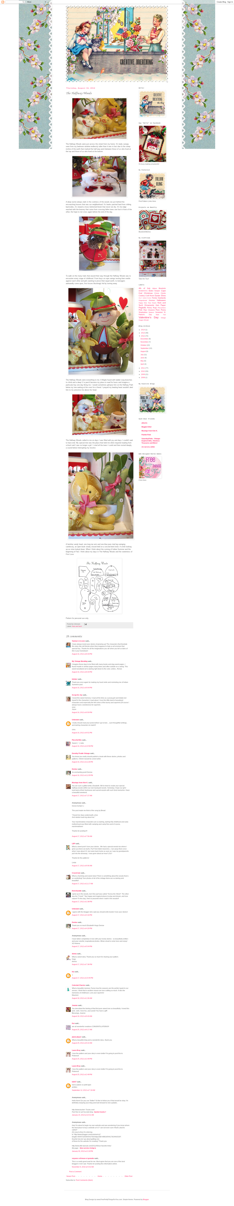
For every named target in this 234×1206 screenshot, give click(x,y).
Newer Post (70, 1176)
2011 (143, 368)
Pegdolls (142, 308)
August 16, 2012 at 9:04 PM (82, 688)
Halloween (161, 300)
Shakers (151, 312)
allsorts (144, 423)
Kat (73, 1023)
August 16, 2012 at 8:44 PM (82, 672)
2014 (143, 330)
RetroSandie (77, 891)
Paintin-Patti (146, 435)
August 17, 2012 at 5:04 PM (82, 946)
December (145, 339)
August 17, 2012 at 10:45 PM (82, 978)
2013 (143, 333)
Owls (157, 305)
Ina (73, 972)
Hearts (154, 303)
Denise (74, 769)
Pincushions (162, 308)
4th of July (144, 288)
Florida (154, 298)
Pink (140, 310)
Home (100, 1176)
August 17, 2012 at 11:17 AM (82, 884)
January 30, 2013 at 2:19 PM (82, 1151)
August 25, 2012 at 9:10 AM (82, 1043)
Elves (163, 295)
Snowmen (159, 312)
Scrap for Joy (77, 695)
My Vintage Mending (79, 661)
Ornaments (149, 305)
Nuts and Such (77, 626)
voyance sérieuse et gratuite (83, 1158)
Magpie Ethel (146, 427)
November (145, 342)
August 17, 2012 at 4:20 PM (82, 928)
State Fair (161, 314)
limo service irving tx (88, 1148)
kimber (74, 679)
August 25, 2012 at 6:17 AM (82, 1030)
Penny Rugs (152, 308)
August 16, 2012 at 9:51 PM (82, 733)
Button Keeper (154, 291)
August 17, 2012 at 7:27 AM (82, 796)
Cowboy (142, 296)
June (143, 358)
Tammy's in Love (78, 641)
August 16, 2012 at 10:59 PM (82, 746)
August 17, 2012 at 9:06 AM (82, 866)
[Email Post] (85, 624)
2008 (143, 377)
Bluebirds (162, 288)
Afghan (154, 288)
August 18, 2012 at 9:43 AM (82, 1016)
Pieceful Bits (77, 740)
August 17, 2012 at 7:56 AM (82, 836)
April (142, 364)
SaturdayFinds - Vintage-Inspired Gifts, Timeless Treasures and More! (151, 441)
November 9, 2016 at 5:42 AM (83, 1167)
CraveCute (76, 873)
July (142, 355)
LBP (73, 844)
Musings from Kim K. (80, 783)
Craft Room (149, 296)
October (144, 345)
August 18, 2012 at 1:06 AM (82, 998)
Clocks (163, 293)
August (143, 351)
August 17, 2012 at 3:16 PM (82, 915)
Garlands (162, 298)
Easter (157, 295)
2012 (143, 336)
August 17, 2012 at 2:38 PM (82, 902)
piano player (76, 1037)
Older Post (128, 1176)
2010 (143, 371)
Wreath (146, 320)
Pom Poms (161, 310)
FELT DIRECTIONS (145, 298)
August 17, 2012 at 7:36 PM (82, 964)
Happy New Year (145, 303)
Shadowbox (143, 312)
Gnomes (152, 300)
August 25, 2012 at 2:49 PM (82, 1059)
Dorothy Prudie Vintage (81, 753)
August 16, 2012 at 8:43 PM (82, 654)
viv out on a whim (148, 447)
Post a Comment (75, 1172)
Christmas (148, 293)
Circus (156, 293)
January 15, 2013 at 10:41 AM (83, 1115)
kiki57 (74, 1082)
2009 (143, 374)
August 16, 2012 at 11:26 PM (82, 762)
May (142, 361)
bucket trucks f (100, 1112)
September (145, 348)
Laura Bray (76, 1050)
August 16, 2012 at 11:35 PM (82, 775)
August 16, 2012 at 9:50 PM (82, 712)
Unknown (75, 720)
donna (74, 954)
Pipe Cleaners (149, 310)
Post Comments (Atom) (84, 1180)
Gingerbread (143, 300)
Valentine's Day (149, 317)
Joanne (75, 1005)
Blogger (146, 1199)
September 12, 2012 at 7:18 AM (83, 1090)
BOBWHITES (143, 291)
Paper (163, 305)
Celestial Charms (78, 985)
